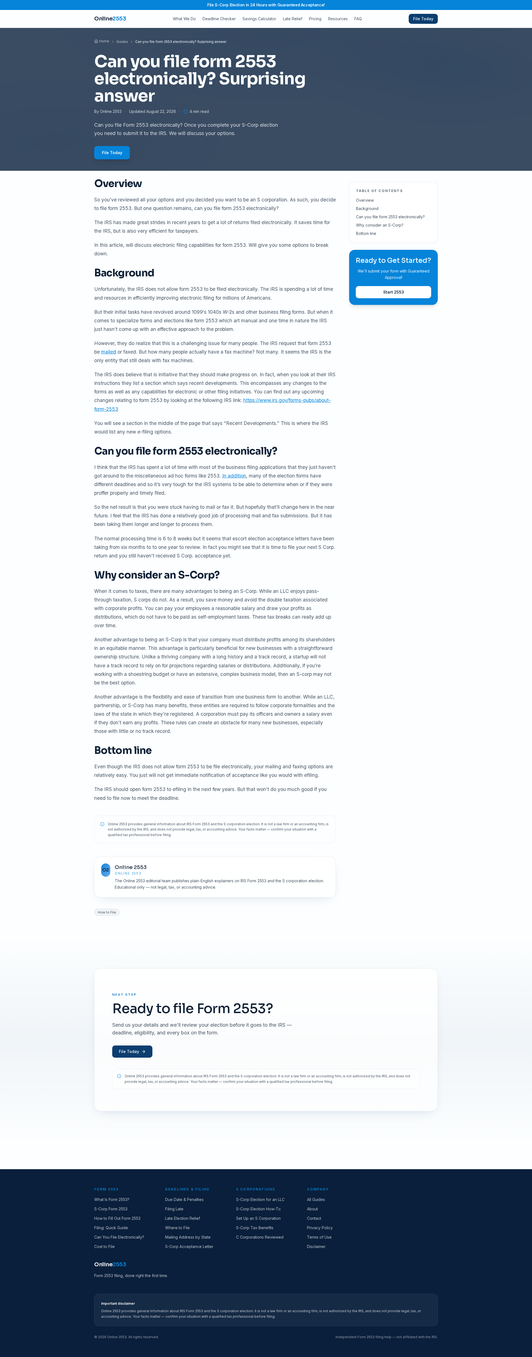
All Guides (316, 1199)
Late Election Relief (182, 1218)
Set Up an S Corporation (258, 1218)
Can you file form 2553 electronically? (390, 216)
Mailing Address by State (188, 1237)
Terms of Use (319, 1237)
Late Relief (292, 18)
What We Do (184, 18)
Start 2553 (393, 292)
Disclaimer (316, 1246)
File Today (423, 18)
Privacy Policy (320, 1227)
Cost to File (104, 1246)
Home (104, 41)
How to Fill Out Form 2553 (117, 1218)
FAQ (358, 18)
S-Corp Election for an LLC (260, 1199)
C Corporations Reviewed (259, 1237)
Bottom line (366, 233)
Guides (122, 42)
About (312, 1208)
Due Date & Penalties (184, 1199)
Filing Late (174, 1208)
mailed (108, 352)
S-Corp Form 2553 (110, 1208)
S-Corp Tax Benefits (254, 1227)
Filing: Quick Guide (111, 1227)
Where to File (177, 1227)
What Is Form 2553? (111, 1199)
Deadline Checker (219, 18)
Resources (338, 18)
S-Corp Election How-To (258, 1208)
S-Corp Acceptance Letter (189, 1246)
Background (367, 208)
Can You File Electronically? (119, 1237)
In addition (234, 476)
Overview (365, 200)
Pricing (315, 18)
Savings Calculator (259, 18)
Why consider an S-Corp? (379, 225)
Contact (314, 1218)
